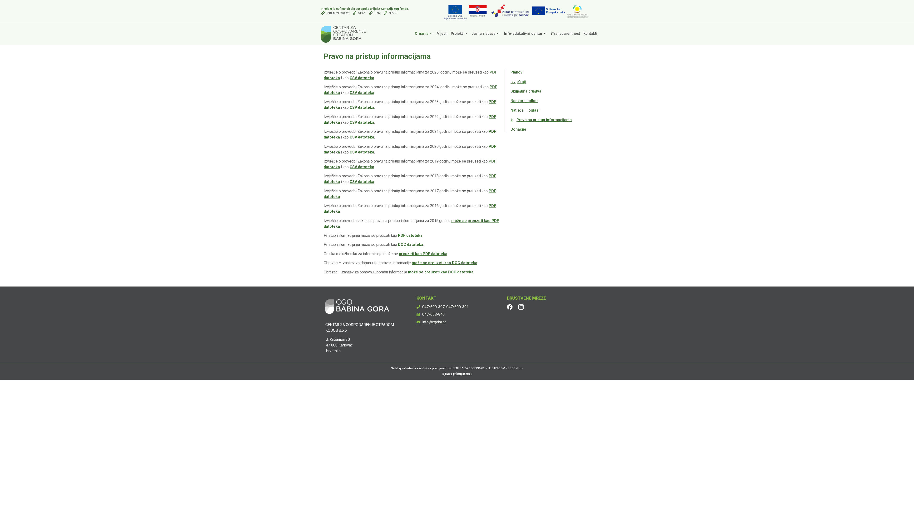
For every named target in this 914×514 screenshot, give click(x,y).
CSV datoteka (362, 107)
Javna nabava (484, 33)
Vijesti (442, 33)
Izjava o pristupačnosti (457, 374)
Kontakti (590, 33)
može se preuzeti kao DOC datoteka (444, 263)
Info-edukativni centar (523, 33)
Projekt (457, 33)
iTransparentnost (565, 33)
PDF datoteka (410, 235)
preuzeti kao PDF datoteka (423, 254)
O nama (421, 33)
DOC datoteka (410, 244)
